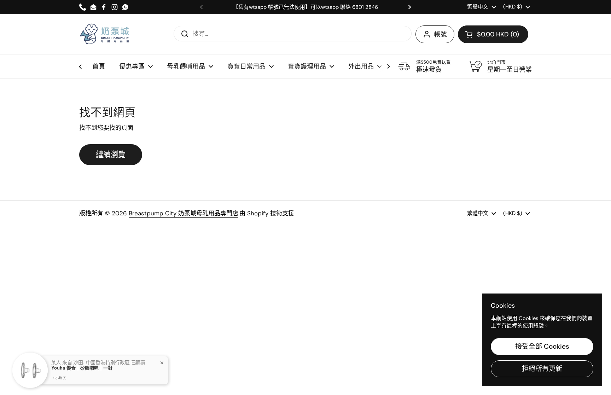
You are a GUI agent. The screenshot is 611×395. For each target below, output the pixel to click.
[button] (493, 34)
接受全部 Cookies (542, 346)
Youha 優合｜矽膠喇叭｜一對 (81, 368)
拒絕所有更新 (542, 368)
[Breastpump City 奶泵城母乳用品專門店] (105, 34)
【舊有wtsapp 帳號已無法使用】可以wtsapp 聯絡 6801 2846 (305, 7)
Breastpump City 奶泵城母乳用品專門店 (183, 213)
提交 (182, 33)
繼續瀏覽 (111, 154)
